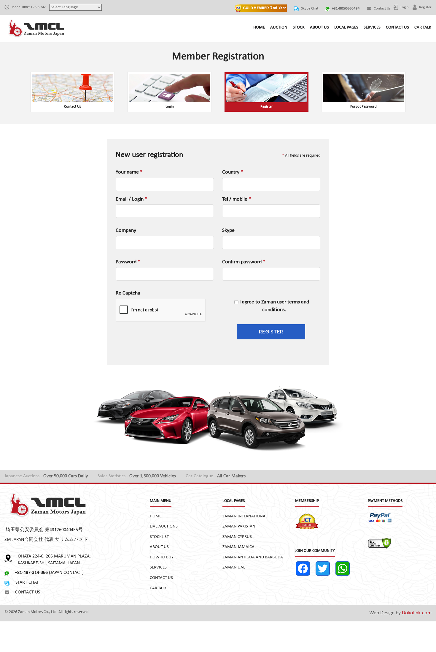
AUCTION (278, 27)
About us (159, 547)
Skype (228, 230)
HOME (259, 27)
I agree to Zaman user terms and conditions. (274, 306)
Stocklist (159, 537)
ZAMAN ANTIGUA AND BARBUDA (252, 557)
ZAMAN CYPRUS (237, 537)
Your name (129, 172)
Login (404, 7)
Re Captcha (128, 293)
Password (128, 262)
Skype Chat (309, 8)
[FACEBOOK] (305, 568)
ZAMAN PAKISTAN (238, 526)
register (425, 7)
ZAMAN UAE (233, 567)
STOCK (299, 27)
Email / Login (131, 199)
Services (158, 567)
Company (126, 230)
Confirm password (243, 262)
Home (155, 516)
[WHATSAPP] (345, 568)
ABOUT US (319, 27)
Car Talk (158, 588)
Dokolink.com (417, 613)
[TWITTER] (325, 568)
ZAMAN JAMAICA (238, 547)
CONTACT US (397, 27)
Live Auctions (164, 526)
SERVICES (372, 27)
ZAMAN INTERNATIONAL (244, 516)
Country (232, 172)
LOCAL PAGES (346, 27)
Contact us (382, 8)
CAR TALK (422, 27)
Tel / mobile (236, 199)
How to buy (162, 557)
